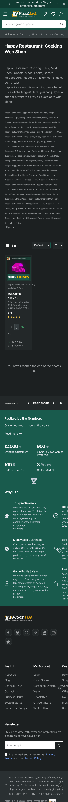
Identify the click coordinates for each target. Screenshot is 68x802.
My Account (41, 666)
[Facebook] (8, 632)
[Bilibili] (53, 632)
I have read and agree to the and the (30, 756)
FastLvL (10, 666)
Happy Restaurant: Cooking (21, 284)
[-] (16, 328)
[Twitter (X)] (26, 632)
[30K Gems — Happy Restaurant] (18, 268)
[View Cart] (61, 14)
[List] (14, 245)
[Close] (64, 4)
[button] (9, 4)
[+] (16, 325)
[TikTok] (35, 632)
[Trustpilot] (8, 641)
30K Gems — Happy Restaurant (16, 296)
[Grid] (8, 245)
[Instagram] (17, 632)
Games (24, 34)
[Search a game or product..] (62, 24)
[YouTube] (44, 632)
